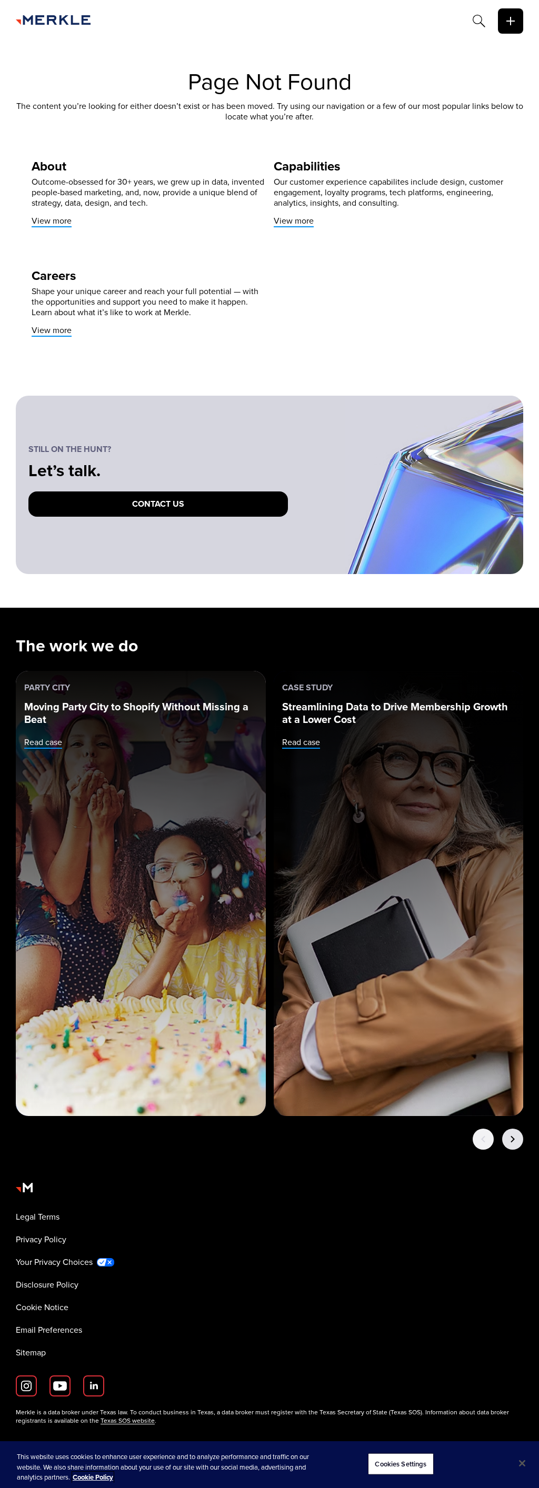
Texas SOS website (128, 1420)
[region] (269, 1464)
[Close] (522, 1463)
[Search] (479, 21)
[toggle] (510, 21)
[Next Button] (512, 1139)
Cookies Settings (400, 1464)
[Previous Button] (483, 1139)
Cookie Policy (93, 1477)
